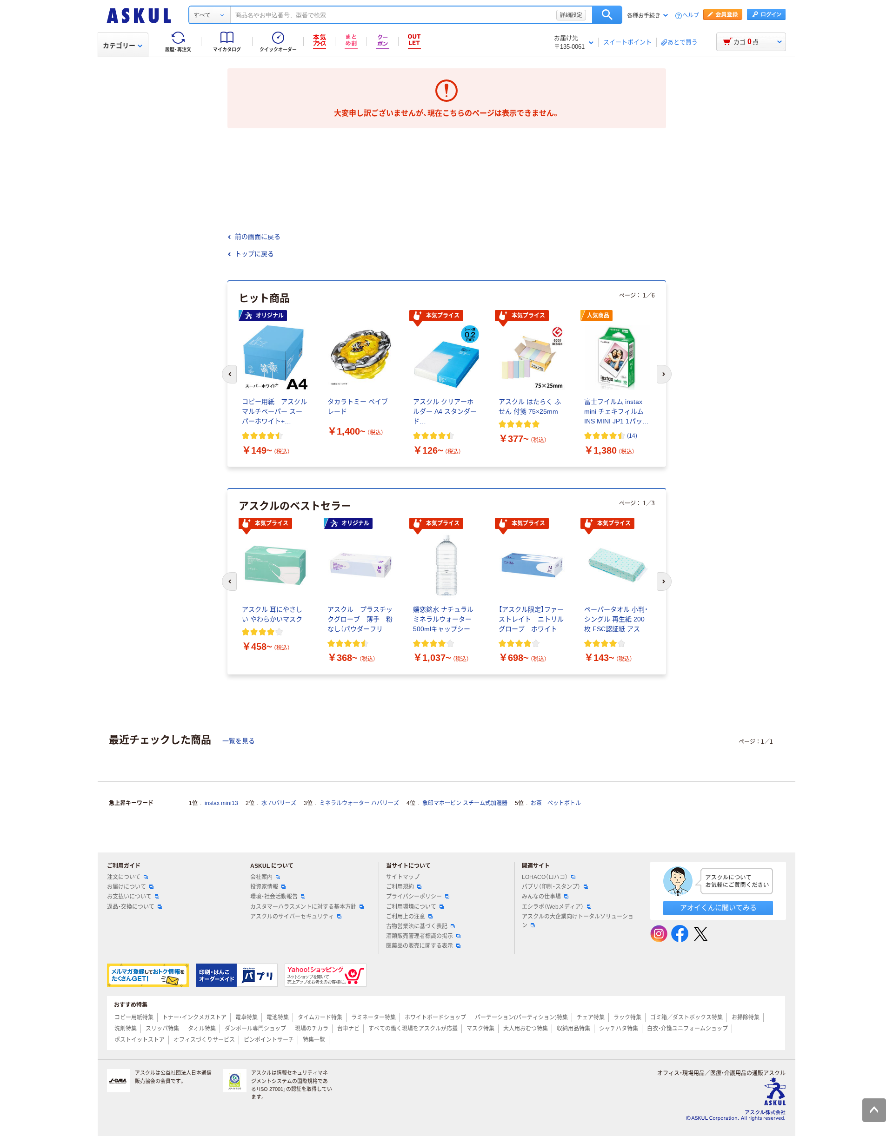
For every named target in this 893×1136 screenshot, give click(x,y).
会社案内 (261, 877)
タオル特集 (202, 1028)
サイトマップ (403, 877)
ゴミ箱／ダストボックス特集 (686, 1017)
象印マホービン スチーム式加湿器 (464, 803)
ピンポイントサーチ (269, 1040)
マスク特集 (480, 1028)
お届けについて (126, 887)
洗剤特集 (125, 1028)
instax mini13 (221, 803)
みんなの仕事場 (541, 896)
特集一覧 (314, 1040)
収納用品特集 (573, 1028)
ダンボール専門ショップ (255, 1028)
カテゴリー (119, 45)
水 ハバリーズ (278, 803)
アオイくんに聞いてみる (718, 907)
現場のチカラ (311, 1028)
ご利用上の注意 (405, 916)
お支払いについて (129, 896)
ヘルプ (690, 16)
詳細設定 (571, 15)
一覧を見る (238, 741)
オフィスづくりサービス (204, 1040)
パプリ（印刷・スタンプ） (551, 887)
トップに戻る (254, 254)
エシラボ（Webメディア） (553, 907)
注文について (123, 877)
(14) (632, 435)
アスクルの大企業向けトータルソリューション (577, 921)
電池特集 (278, 1017)
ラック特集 (627, 1017)
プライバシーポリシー (414, 896)
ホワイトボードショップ (435, 1017)
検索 (607, 15)
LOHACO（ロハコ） (545, 877)
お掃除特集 (746, 1017)
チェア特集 (591, 1017)
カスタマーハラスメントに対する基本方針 (303, 907)
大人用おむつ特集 (525, 1028)
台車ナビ (348, 1028)
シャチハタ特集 (618, 1028)
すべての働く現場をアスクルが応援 (413, 1028)
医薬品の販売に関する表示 (419, 946)
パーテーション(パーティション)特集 (521, 1017)
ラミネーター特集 (373, 1017)
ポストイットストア (139, 1040)
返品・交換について (130, 907)
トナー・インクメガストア (194, 1017)
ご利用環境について (411, 907)
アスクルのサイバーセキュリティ (292, 916)
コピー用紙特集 (133, 1017)
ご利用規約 (400, 887)
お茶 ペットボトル (556, 803)
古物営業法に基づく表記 (416, 926)
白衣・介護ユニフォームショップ (687, 1028)
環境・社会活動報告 (274, 896)
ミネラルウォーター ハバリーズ (359, 803)
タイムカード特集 (320, 1017)
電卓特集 (246, 1017)
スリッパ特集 (162, 1028)
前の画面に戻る (257, 236)
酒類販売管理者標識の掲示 (419, 936)
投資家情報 (264, 887)
